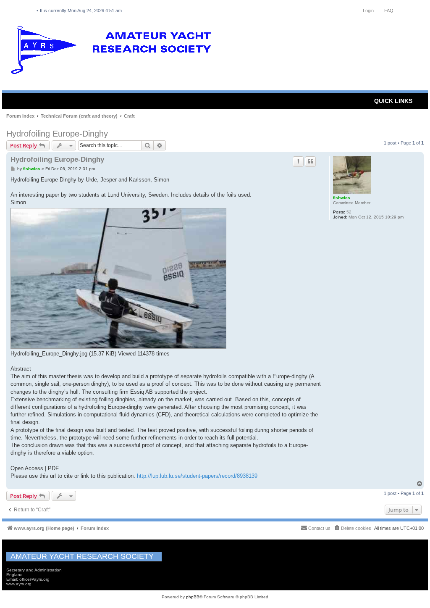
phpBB (192, 597)
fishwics (341, 197)
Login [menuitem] (368, 10)
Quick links (393, 100)
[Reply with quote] (310, 161)
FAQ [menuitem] (388, 10)
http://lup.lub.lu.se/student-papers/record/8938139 (197, 476)
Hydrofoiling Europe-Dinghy (57, 133)
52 (348, 212)
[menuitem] (352, 528)
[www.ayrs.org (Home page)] (113, 52)
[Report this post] (298, 161)
